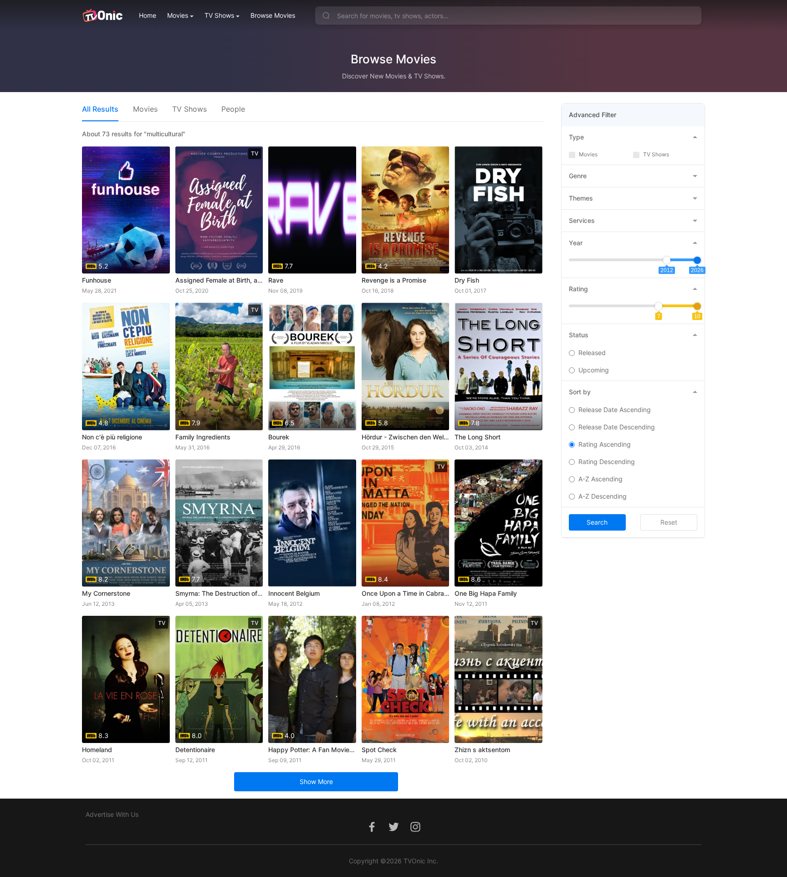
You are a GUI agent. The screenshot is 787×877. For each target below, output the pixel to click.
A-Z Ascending (600, 479)
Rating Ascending (604, 444)
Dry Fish (467, 280)
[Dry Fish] (498, 209)
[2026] (697, 260)
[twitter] (393, 832)
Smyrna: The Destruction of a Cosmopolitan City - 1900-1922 (219, 593)
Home (147, 15)
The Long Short (478, 437)
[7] (658, 306)
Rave (275, 280)
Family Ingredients (202, 437)
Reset (668, 522)
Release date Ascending (614, 409)
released (592, 352)
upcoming (593, 370)
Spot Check (379, 749)
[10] (697, 306)
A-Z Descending (602, 496)
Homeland (97, 749)
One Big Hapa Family (486, 593)
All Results (100, 108)
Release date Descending (616, 427)
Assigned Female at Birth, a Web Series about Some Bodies (219, 280)
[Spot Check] (406, 679)
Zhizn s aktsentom (482, 749)
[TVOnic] (102, 15)
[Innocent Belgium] (312, 523)
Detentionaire (195, 749)
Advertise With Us (112, 814)
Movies (177, 15)
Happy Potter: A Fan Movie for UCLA (312, 749)
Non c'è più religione (112, 437)
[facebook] (371, 832)
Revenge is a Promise (394, 280)
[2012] (666, 260)
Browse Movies (272, 15)
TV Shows (219, 15)
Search (597, 522)
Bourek (278, 437)
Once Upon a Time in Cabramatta (406, 593)
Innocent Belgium (294, 593)
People (233, 108)
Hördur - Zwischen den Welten (406, 437)
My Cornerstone (106, 593)
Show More (316, 781)
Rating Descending (606, 461)
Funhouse (96, 280)
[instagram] (415, 832)
